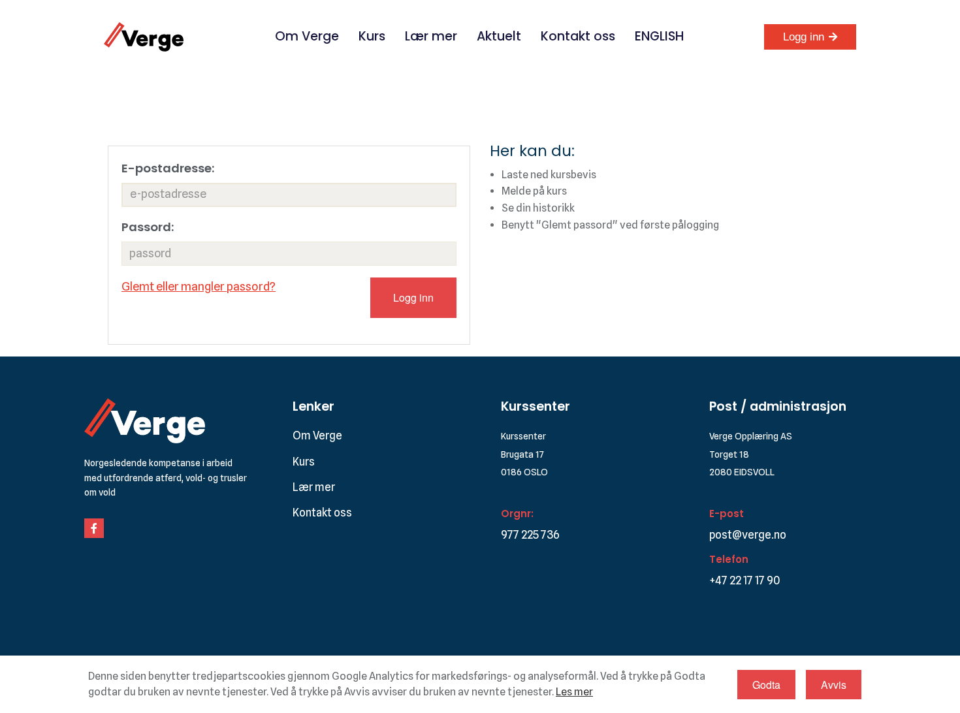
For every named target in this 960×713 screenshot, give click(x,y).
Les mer (574, 692)
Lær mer (431, 36)
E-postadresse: (167, 168)
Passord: (147, 227)
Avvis (833, 684)
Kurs (372, 36)
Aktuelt (499, 36)
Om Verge (307, 36)
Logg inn (803, 37)
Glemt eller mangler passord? (198, 286)
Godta (766, 684)
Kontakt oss (578, 36)
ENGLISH (659, 36)
